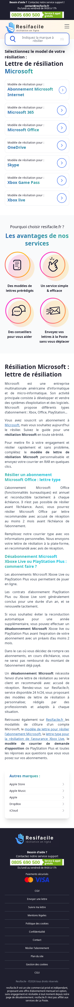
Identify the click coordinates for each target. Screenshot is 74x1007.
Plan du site (37, 956)
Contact (37, 940)
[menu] (67, 26)
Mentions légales (37, 915)
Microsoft (12, 425)
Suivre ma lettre (37, 907)
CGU (37, 972)
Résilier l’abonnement (37, 948)
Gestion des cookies (37, 964)
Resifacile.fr (55, 719)
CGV (37, 891)
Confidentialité (37, 931)
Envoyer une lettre (37, 899)
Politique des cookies (37, 923)
